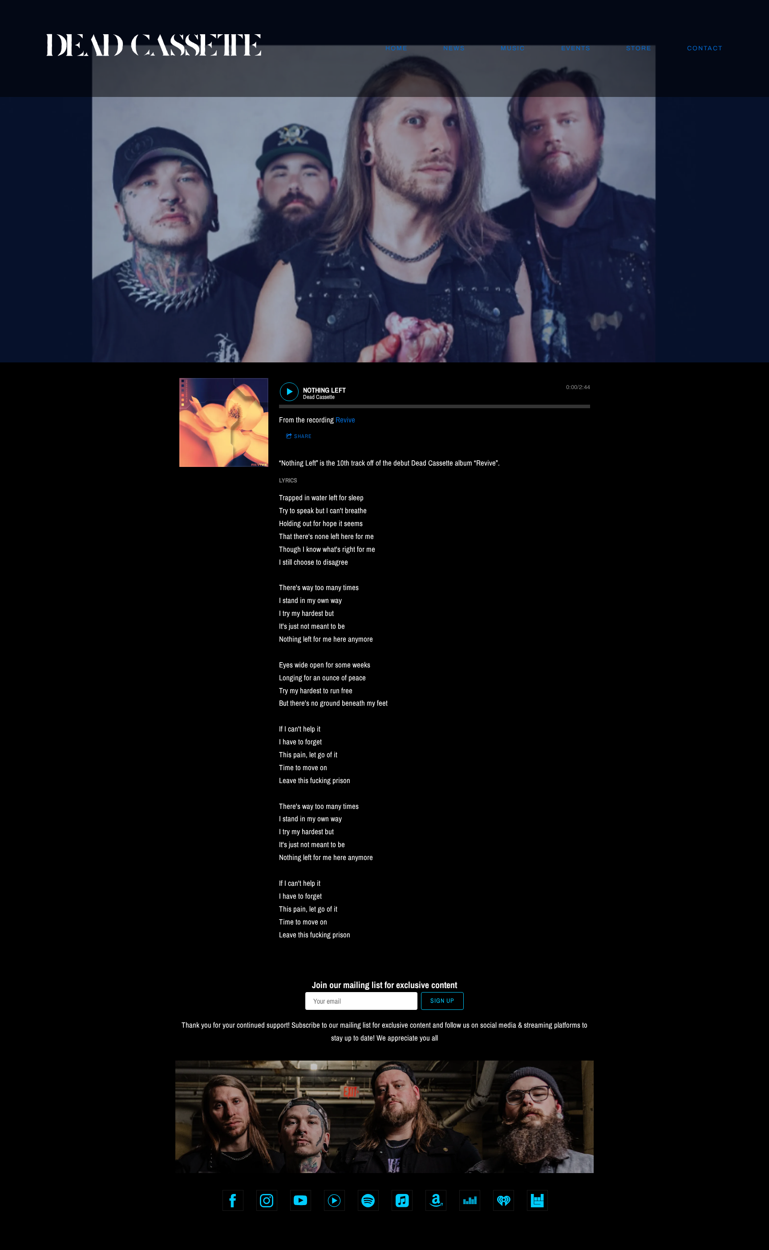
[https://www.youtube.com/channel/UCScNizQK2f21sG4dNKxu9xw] (300, 1200)
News (454, 48)
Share (303, 436)
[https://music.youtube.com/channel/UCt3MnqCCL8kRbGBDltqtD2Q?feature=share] (334, 1200)
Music (513, 48)
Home (396, 48)
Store (639, 48)
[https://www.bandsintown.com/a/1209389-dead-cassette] (537, 1200)
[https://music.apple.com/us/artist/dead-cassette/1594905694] (402, 1200)
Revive (345, 419)
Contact (705, 48)
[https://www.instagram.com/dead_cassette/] (266, 1200)
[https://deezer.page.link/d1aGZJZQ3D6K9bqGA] (469, 1200)
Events (576, 48)
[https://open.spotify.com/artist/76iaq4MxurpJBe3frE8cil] (368, 1200)
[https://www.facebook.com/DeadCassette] (233, 1200)
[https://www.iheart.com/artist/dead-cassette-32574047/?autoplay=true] (503, 1200)
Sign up (442, 1001)
